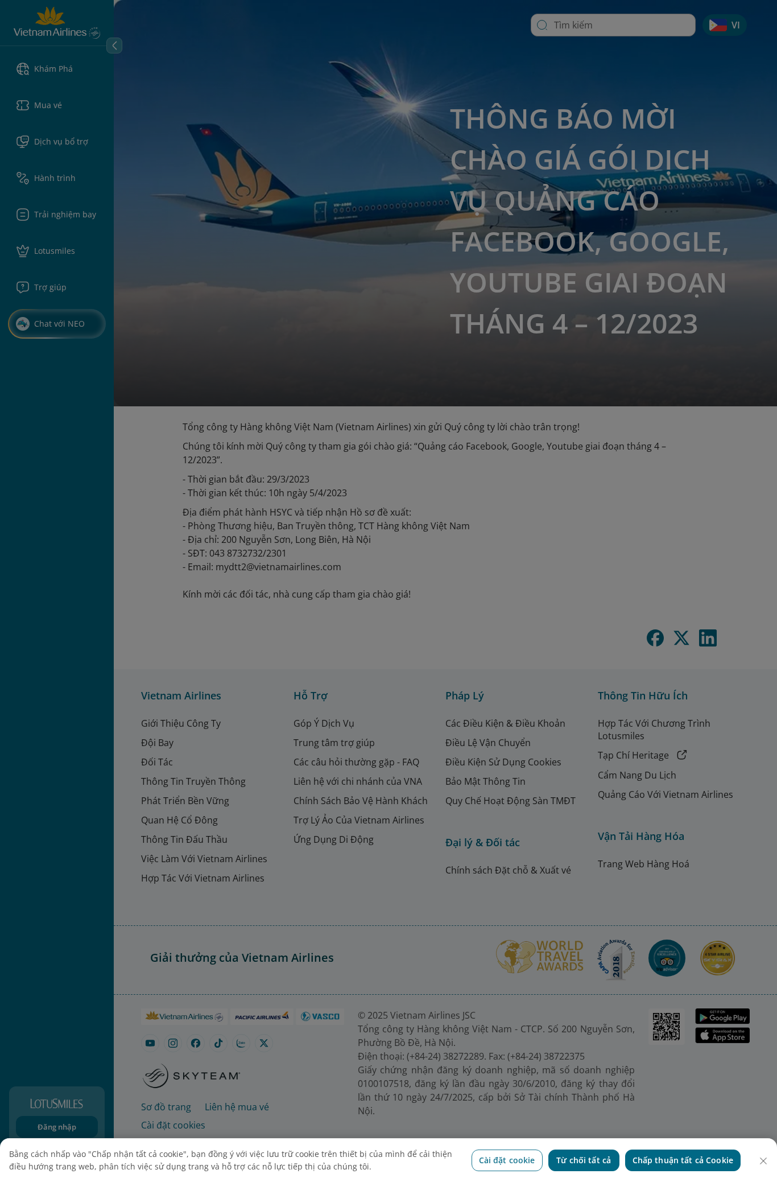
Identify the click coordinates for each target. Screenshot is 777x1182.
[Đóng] (763, 1160)
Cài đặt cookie (507, 1160)
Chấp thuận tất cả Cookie (683, 1160)
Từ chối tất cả (583, 1160)
